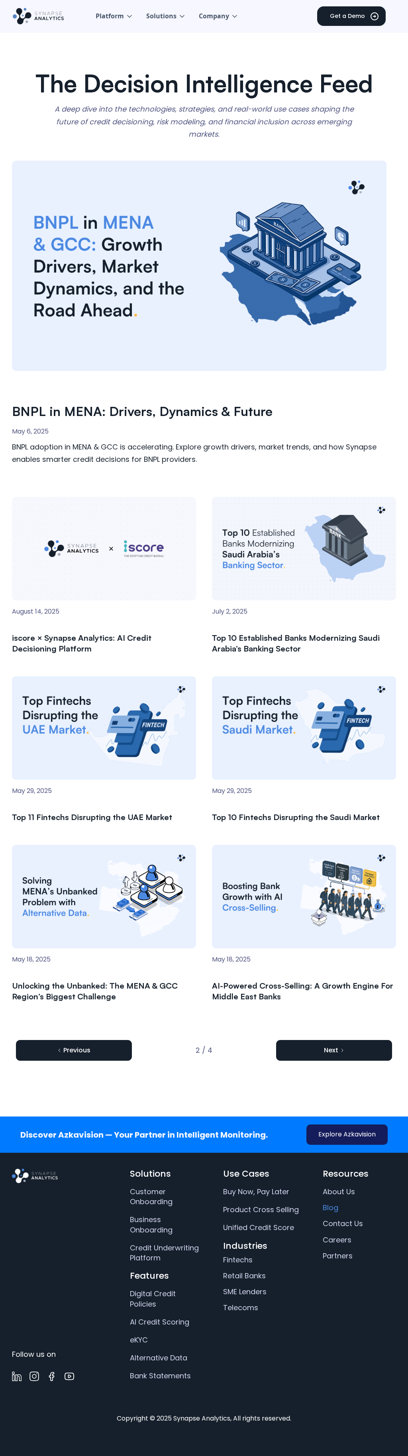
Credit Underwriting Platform (164, 1253)
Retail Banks (244, 1276)
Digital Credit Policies (153, 1299)
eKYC (139, 1340)
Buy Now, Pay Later (256, 1192)
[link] (61, 1176)
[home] (38, 16)
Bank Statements (160, 1376)
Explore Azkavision (347, 1134)
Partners (338, 1256)
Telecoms (240, 1308)
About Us (339, 1192)
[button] (114, 16)
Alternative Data (158, 1358)
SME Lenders (245, 1292)
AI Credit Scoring (159, 1322)
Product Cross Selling (261, 1210)
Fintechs (238, 1260)
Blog (330, 1208)
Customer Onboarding (151, 1197)
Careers (337, 1240)
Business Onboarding (151, 1224)
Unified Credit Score (258, 1227)
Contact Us (343, 1223)
